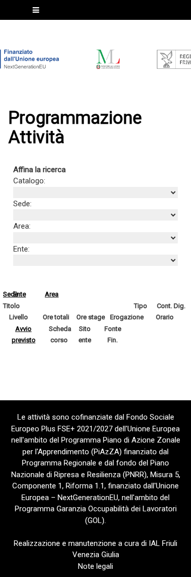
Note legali (95, 566)
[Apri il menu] (35, 10)
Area (52, 294)
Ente (19, 294)
